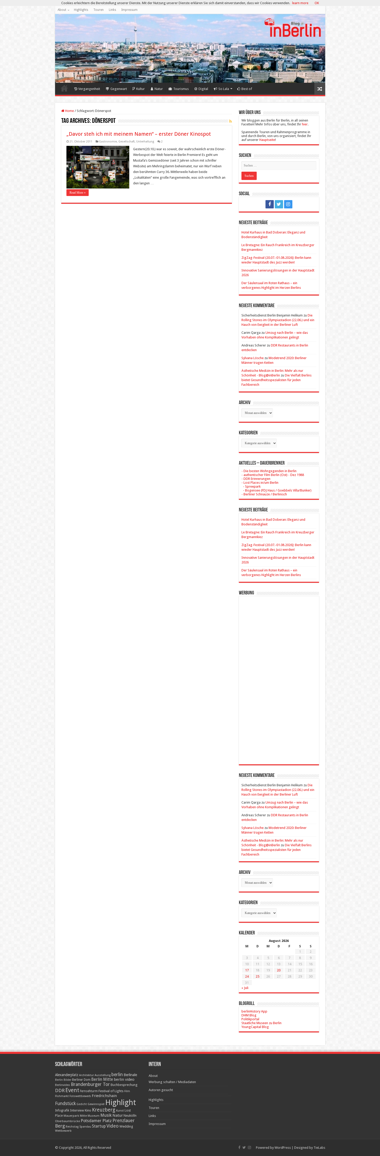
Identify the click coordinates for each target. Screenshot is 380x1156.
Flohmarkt (62, 1096)
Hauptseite (267, 140)
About (62, 10)
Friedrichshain (104, 1095)
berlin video (124, 1079)
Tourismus (181, 89)
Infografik (62, 1110)
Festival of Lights (111, 1091)
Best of (246, 89)
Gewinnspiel (96, 1104)
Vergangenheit (89, 89)
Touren (98, 10)
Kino (88, 1110)
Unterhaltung (145, 141)
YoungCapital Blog (255, 1027)
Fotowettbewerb (80, 1096)
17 (247, 970)
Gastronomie (108, 141)
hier (305, 124)
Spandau (85, 1126)
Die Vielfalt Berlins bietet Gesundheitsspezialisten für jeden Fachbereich (276, 380)
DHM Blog (248, 1015)
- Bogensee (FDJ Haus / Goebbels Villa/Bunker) (276, 490)
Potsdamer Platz (96, 1120)
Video (113, 1126)
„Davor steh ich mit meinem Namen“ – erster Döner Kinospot (138, 134)
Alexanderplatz (66, 1075)
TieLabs (319, 1148)
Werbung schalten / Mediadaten (172, 1082)
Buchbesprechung (124, 1085)
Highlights (81, 10)
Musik (106, 1115)
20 (278, 970)
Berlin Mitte (102, 1079)
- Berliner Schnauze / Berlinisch (264, 494)
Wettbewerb (63, 1130)
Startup (99, 1126)
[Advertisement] (278, 676)
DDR (60, 1090)
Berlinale (130, 1075)
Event (72, 1090)
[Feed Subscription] (230, 121)
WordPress (283, 1148)
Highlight (120, 1102)
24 (247, 976)
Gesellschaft (126, 141)
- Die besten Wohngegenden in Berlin (269, 471)
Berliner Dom (81, 1080)
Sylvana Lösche (252, 358)
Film (127, 1091)
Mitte (83, 1115)
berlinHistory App (254, 1011)
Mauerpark (71, 1115)
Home (64, 88)
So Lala (223, 89)
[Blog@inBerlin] (190, 48)
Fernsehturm (89, 1091)
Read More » (78, 192)
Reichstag (72, 1126)
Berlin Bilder (63, 1080)
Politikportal (250, 1019)
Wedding (126, 1126)
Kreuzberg (103, 1110)
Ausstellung (103, 1075)
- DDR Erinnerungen (255, 479)
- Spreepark (251, 486)
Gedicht (82, 1104)
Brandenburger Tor (90, 1084)
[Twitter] (279, 204)
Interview (77, 1110)
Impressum (129, 10)
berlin (117, 1074)
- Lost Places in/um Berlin (259, 483)
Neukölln (130, 1115)
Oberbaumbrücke (67, 1121)
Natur (159, 89)
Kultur (140, 89)
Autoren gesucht (161, 1090)
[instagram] (288, 204)
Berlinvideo (62, 1085)
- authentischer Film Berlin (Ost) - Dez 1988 (272, 475)
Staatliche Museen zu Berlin (261, 1023)
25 (257, 976)
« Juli (244, 988)
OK (317, 3)
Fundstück (65, 1103)
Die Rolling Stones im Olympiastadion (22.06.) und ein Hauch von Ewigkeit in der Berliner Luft (277, 320)
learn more (300, 3)
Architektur (86, 1075)
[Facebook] (269, 204)
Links (112, 10)
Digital (203, 89)
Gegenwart (118, 89)
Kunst (120, 1110)
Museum (94, 1115)
